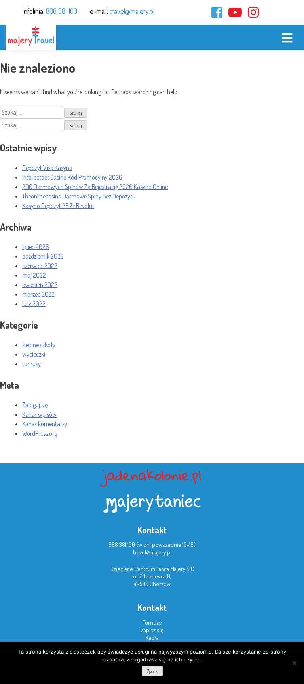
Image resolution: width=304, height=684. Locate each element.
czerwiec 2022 (39, 266)
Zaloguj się (35, 405)
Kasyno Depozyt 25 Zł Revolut (58, 206)
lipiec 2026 (35, 247)
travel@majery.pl (132, 11)
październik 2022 (43, 256)
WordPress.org (39, 433)
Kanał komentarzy (44, 424)
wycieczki (33, 354)
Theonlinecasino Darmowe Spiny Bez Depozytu (78, 196)
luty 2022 (34, 304)
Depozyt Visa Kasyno (47, 168)
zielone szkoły (38, 345)
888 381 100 (61, 11)
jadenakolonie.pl (152, 475)
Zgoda (152, 671)
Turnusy (152, 622)
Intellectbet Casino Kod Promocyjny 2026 (72, 177)
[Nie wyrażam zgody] (294, 663)
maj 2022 (34, 275)
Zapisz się (152, 630)
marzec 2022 (38, 294)
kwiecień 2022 (39, 285)
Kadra (152, 637)
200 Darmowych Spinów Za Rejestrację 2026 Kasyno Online (95, 187)
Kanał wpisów (39, 414)
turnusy (31, 364)
